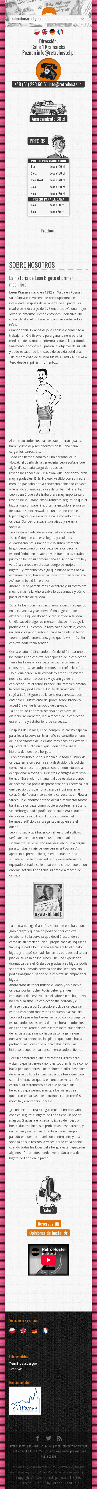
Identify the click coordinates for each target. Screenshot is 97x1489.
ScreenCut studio (65, 1483)
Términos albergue (23, 1363)
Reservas (45, 1223)
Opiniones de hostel (45, 1232)
